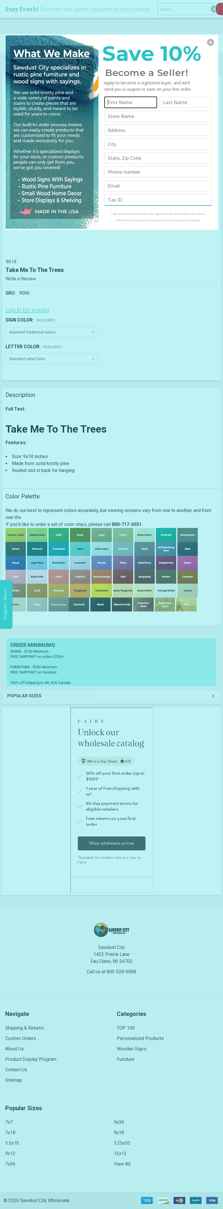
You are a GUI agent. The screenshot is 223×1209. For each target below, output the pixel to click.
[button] (210, 42)
